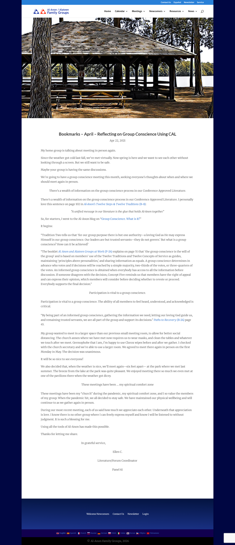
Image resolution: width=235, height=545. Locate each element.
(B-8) (142, 204)
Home (107, 11)
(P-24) (108, 251)
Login (145, 514)
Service (200, 2)
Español (177, 2)
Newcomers (155, 11)
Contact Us (166, 2)
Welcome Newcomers (97, 514)
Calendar (120, 11)
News (191, 11)
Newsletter (189, 2)
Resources (175, 11)
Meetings (137, 11)
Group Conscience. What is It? (120, 219)
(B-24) (180, 320)
